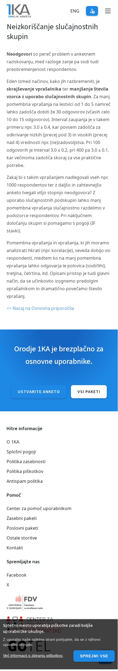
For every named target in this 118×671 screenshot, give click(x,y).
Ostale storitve (22, 538)
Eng (74, 11)
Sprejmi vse (94, 656)
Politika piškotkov (25, 471)
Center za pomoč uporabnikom (39, 508)
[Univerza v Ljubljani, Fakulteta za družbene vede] (59, 603)
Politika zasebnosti (26, 462)
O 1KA (13, 442)
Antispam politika (25, 481)
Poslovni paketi (22, 528)
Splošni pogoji (21, 452)
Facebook (17, 575)
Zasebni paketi (22, 518)
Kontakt (15, 548)
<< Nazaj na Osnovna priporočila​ (40, 308)
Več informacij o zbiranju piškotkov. (33, 655)
